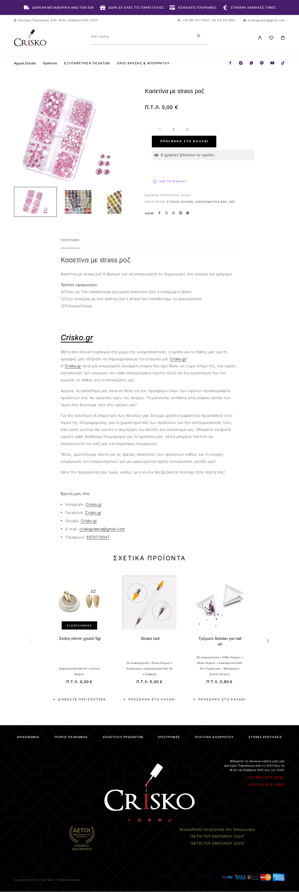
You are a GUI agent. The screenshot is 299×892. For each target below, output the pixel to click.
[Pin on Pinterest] (180, 213)
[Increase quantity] (187, 130)
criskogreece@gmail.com (266, 20)
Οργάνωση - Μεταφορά (221, 668)
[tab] (70, 243)
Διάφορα (150, 674)
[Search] (198, 36)
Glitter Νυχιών (231, 657)
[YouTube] (272, 63)
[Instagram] (241, 63)
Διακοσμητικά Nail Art (215, 202)
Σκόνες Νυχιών (219, 674)
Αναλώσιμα (133, 668)
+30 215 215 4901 (222, 20)
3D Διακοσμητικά (137, 663)
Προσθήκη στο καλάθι (184, 141)
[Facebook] (230, 63)
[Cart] (282, 38)
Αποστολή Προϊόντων (123, 737)
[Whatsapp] (251, 63)
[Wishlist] (271, 38)
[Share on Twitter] (166, 213)
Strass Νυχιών (180, 202)
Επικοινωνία (28, 737)
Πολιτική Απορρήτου (214, 737)
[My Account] (260, 38)
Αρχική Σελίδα (25, 63)
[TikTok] (283, 63)
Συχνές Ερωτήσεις (265, 737)
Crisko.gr (178, 359)
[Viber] (262, 63)
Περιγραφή (70, 240)
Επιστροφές (169, 737)
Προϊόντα (50, 63)
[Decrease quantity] (160, 130)
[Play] (35, 202)
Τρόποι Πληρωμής (71, 737)
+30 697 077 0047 (196, 20)
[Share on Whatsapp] (187, 213)
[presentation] (31, 641)
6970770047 (97, 537)
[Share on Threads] (173, 213)
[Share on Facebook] (159, 213)
